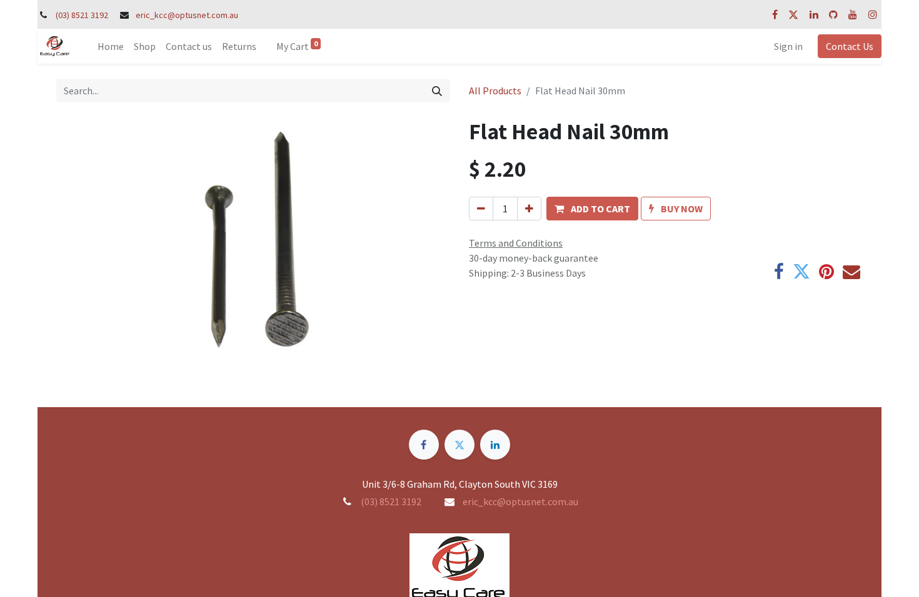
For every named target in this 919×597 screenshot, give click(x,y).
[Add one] (529, 208)
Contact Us (849, 46)
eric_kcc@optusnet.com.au (187, 15)
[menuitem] (111, 46)
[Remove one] (481, 208)
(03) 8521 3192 (82, 15)
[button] (592, 208)
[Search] (437, 90)
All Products (495, 90)
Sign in (788, 46)
